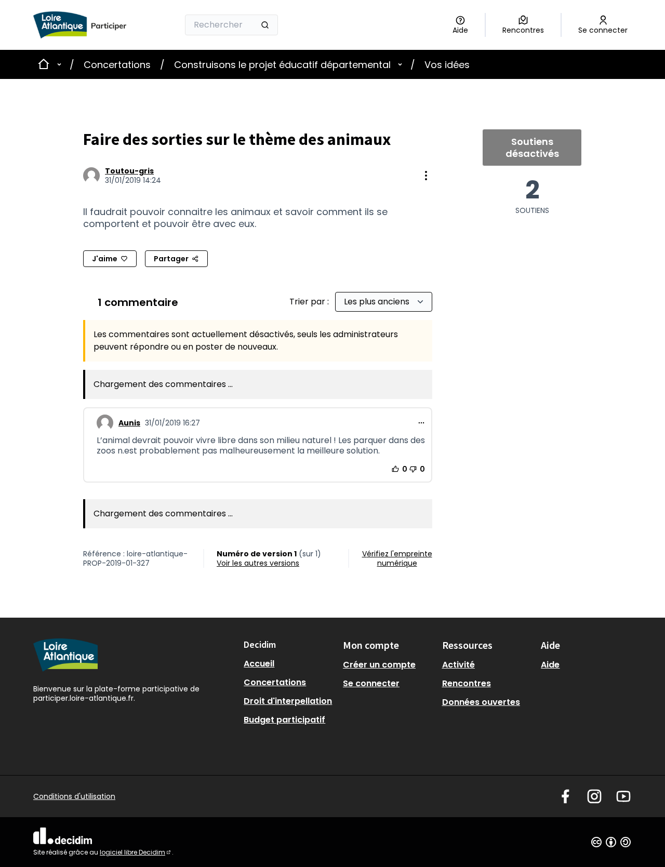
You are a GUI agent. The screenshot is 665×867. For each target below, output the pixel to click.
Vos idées (447, 64)
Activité (458, 665)
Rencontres (466, 683)
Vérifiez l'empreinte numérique (397, 558)
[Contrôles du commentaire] (421, 422)
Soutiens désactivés (532, 147)
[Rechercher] (265, 25)
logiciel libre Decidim (136, 852)
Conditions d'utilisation (74, 796)
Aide (550, 665)
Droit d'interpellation (288, 701)
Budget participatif (284, 720)
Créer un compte (379, 665)
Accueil (259, 664)
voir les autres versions (258, 563)
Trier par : (310, 302)
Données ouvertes (481, 702)
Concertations (117, 64)
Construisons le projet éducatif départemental (282, 64)
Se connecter (371, 683)
